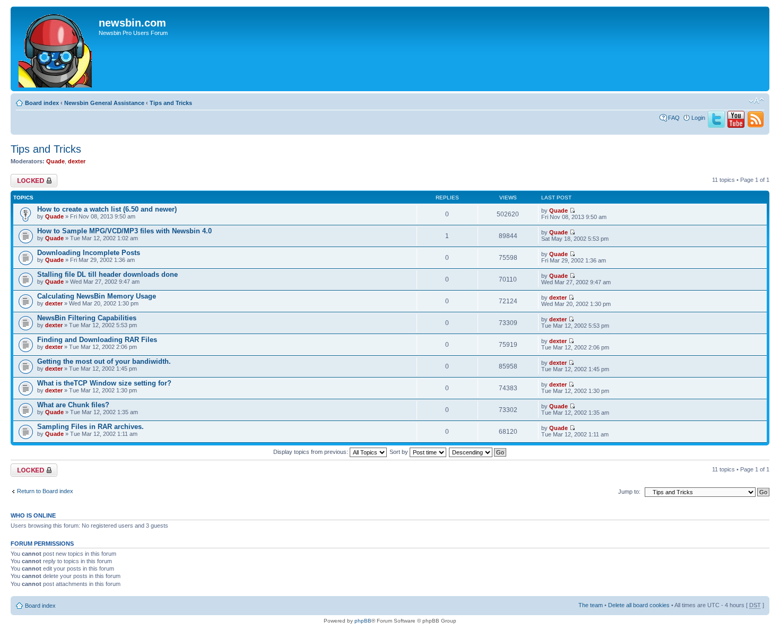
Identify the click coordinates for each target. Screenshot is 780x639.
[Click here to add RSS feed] (755, 125)
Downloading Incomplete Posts (88, 253)
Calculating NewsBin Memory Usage (96, 296)
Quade (55, 161)
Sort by (399, 452)
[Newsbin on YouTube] (735, 125)
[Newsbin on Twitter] (716, 125)
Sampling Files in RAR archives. (90, 427)
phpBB (362, 621)
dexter (76, 161)
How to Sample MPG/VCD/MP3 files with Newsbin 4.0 (124, 231)
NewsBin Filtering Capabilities (86, 318)
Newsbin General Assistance (104, 103)
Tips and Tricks (171, 103)
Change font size (756, 101)
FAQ (674, 118)
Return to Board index (45, 491)
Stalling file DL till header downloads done (107, 274)
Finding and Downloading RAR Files (97, 340)
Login (698, 118)
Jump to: (629, 491)
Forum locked (28, 177)
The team (590, 605)
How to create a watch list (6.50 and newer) (107, 209)
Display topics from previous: (311, 452)
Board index (42, 103)
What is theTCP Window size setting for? (104, 383)
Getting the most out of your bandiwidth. (104, 361)
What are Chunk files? (73, 405)
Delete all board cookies (639, 605)
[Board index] (56, 49)
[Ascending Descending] (478, 452)
